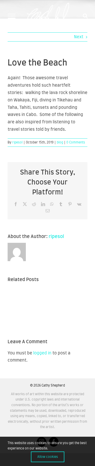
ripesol (17, 142)
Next (78, 37)
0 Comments (75, 142)
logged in (42, 353)
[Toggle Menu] (11, 16)
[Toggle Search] (85, 15)
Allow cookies (47, 456)
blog (60, 142)
